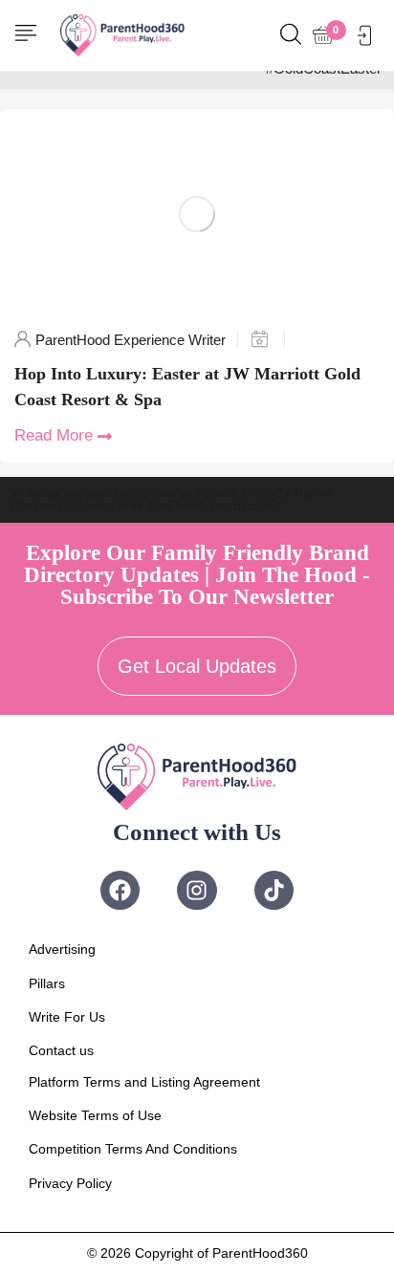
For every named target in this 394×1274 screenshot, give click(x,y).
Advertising (62, 949)
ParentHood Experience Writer (130, 340)
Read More (53, 435)
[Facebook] (120, 890)
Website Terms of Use (95, 1115)
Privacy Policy (70, 1183)
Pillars (47, 983)
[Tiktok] (274, 890)
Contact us (61, 1050)
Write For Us (67, 1017)
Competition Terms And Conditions (133, 1148)
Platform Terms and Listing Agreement (144, 1082)
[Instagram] (196, 890)
